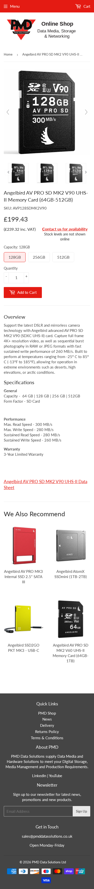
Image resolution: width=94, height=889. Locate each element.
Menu (15, 6)
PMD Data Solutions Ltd (49, 862)
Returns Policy (47, 731)
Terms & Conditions (47, 738)
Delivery (47, 725)
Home (8, 54)
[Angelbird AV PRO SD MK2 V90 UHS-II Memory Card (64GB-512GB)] (18, 173)
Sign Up (81, 811)
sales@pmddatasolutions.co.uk (47, 836)
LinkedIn (39, 775)
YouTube (55, 775)
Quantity (11, 268)
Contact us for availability (64, 228)
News (47, 719)
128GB (15, 257)
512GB (63, 257)
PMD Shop (47, 713)
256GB (39, 257)
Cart (86, 6)
